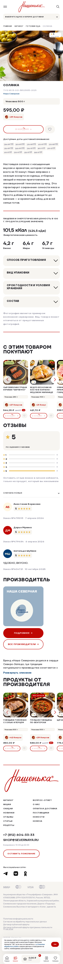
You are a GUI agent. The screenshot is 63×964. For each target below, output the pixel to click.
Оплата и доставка (45, 808)
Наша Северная (11, 94)
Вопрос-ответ (42, 800)
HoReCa (37, 821)
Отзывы (8, 817)
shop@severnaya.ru (21, 840)
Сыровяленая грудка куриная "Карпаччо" (15, 388)
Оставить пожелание (21, 853)
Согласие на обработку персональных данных (25, 922)
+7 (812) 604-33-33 (18, 835)
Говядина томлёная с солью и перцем (14, 721)
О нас (36, 804)
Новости (38, 817)
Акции (7, 804)
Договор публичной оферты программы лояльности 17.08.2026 (27, 928)
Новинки (8, 812)
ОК (55, 944)
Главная (7, 26)
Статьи (8, 821)
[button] (28, 70)
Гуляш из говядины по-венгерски (41, 721)
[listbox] (31, 493)
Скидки (8, 808)
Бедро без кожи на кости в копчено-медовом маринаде (41, 389)
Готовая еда (33, 26)
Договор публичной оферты (16, 925)
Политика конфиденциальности (18, 919)
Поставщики (41, 812)
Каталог (19, 26)
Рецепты (8, 825)
